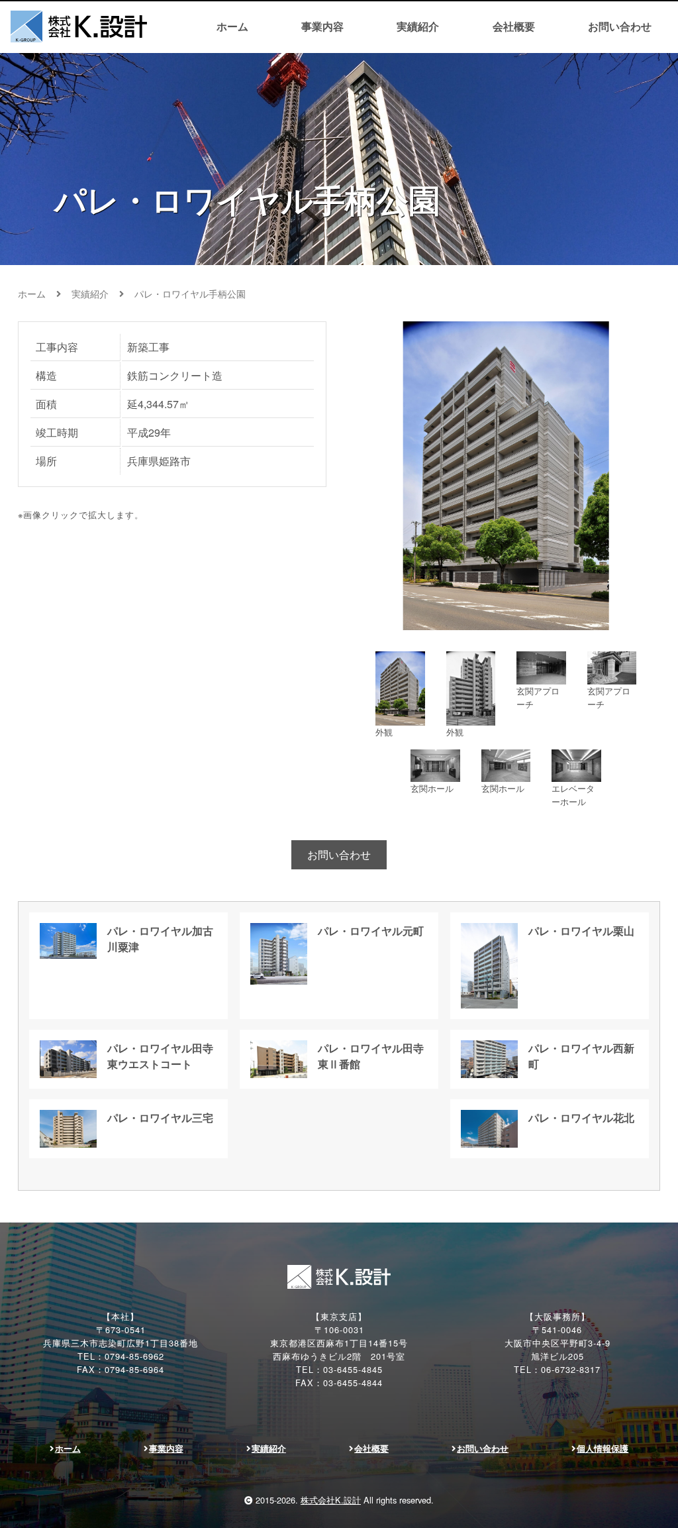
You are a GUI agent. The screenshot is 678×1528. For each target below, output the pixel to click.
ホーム (232, 26)
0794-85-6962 (134, 1356)
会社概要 (514, 26)
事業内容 (322, 26)
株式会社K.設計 (331, 1500)
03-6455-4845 (353, 1369)
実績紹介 (418, 26)
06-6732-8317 (571, 1369)
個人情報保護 (602, 1448)
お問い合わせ (620, 26)
